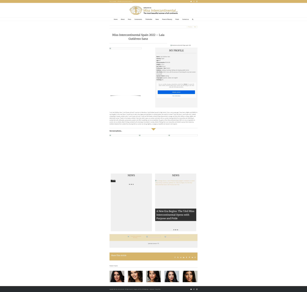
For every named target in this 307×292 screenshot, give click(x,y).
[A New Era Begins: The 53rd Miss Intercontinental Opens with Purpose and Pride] (175, 205)
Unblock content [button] (176, 92)
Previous (190, 27)
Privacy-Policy (157, 289)
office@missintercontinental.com (124, 1)
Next (195, 27)
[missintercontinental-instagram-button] (153, 236)
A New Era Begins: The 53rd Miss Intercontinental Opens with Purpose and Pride (175, 215)
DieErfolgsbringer (145, 289)
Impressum (152, 289)
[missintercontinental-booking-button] (135, 236)
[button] (192, 19)
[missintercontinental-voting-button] (172, 236)
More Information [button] (176, 96)
